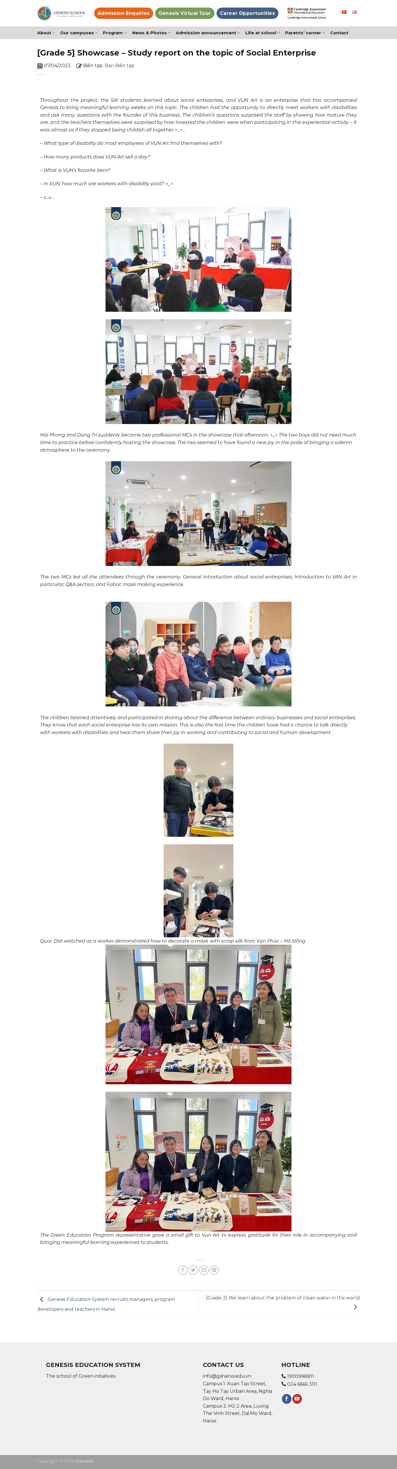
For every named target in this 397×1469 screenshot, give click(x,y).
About (44, 32)
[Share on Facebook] (182, 1270)
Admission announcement (206, 32)
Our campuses (77, 32)
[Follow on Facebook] (287, 1399)
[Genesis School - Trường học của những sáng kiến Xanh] (61, 13)
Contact (339, 32)
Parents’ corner (303, 32)
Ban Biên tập (120, 65)
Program (113, 32)
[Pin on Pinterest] (214, 1270)
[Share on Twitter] (193, 1270)
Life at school (260, 32)
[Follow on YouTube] (297, 1399)
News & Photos (149, 32)
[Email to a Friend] (204, 1270)
